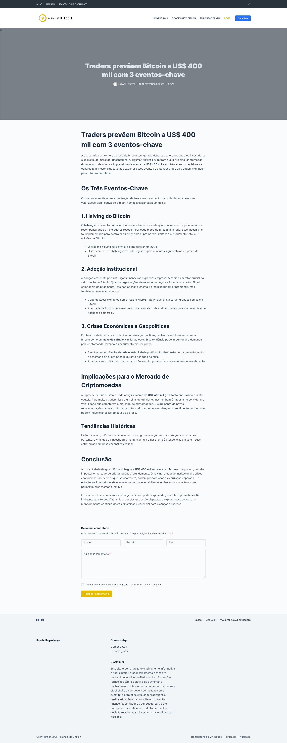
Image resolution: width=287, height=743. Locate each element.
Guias (39, 4)
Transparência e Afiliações (73, 4)
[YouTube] (42, 620)
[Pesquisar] (249, 4)
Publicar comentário (97, 593)
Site (171, 542)
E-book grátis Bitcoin (184, 18)
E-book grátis (119, 651)
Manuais (50, 4)
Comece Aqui (160, 18)
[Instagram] (37, 620)
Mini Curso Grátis (210, 18)
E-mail (131, 542)
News (227, 18)
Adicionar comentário (97, 553)
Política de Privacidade (237, 736)
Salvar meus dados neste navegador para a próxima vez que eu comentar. (123, 584)
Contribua (243, 18)
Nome (88, 542)
